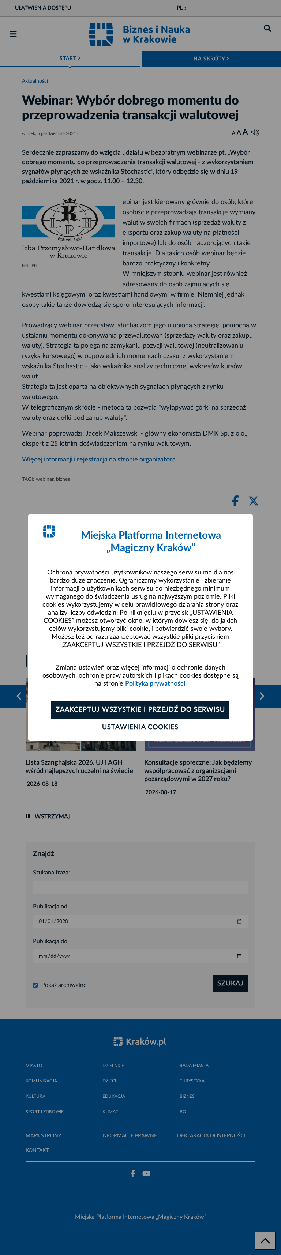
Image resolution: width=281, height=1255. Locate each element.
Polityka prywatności (155, 684)
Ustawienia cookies (140, 727)
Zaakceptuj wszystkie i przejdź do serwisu (140, 709)
